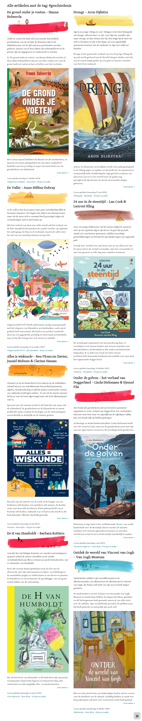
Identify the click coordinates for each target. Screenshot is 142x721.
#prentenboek (32, 350)
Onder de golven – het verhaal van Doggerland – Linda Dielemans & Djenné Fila (103, 382)
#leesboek (88, 196)
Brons (119, 524)
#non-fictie (30, 182)
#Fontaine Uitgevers (81, 546)
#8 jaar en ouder (43, 182)
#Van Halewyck (13, 696)
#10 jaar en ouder (100, 196)
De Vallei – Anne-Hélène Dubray (31, 188)
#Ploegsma (77, 196)
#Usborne (77, 372)
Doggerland (109, 411)
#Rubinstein (78, 712)
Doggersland (96, 359)
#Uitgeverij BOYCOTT (16, 350)
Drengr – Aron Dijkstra (90, 12)
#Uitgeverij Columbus (16, 182)
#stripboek (87, 372)
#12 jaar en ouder (109, 546)
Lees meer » (62, 173)
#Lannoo (10, 527)
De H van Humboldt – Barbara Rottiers (35, 533)
